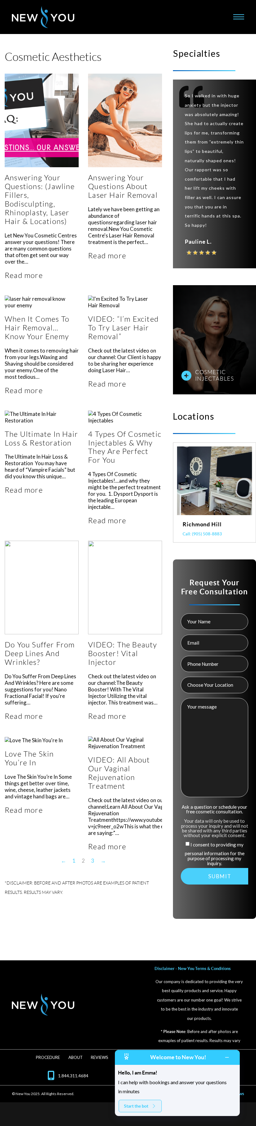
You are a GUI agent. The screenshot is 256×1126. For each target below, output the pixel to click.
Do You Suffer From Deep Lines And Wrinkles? (40, 653)
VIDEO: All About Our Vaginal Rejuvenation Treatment (119, 773)
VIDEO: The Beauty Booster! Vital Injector (122, 653)
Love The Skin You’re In (29, 758)
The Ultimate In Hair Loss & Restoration (41, 438)
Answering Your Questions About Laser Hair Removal (123, 186)
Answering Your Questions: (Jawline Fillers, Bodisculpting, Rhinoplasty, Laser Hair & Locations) (40, 199)
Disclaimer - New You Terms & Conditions (193, 968)
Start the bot (136, 1106)
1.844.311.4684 (73, 1075)
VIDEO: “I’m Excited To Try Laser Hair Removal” (123, 328)
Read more (24, 275)
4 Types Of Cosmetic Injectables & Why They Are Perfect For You (124, 447)
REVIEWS (99, 1057)
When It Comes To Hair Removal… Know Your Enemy (37, 328)
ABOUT (75, 1057)
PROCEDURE (48, 1057)
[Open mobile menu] (238, 16)
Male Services (217, 377)
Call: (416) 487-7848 (202, 534)
